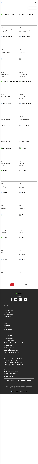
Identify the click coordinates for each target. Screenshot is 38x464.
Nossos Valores (8, 329)
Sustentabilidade (8, 314)
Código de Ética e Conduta (11, 352)
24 (26, 284)
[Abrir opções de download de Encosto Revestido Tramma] (18, 94)
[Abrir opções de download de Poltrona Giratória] (18, 50)
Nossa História (8, 308)
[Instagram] (20, 299)
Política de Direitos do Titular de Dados (15, 343)
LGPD (5, 327)
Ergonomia (7, 312)
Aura (21, 94)
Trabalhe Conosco (9, 340)
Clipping (6, 323)
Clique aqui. (7, 382)
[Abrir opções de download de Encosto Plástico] (18, 72)
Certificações (7, 316)
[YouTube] (25, 299)
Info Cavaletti (7, 325)
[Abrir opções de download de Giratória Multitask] (36, 94)
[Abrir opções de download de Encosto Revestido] (36, 72)
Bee (20, 161)
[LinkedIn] (15, 299)
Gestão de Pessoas (9, 310)
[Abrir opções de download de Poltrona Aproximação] (18, 27)
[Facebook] (11, 299)
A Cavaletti (7, 319)
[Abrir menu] (35, 2)
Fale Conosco (8, 335)
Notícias (6, 321)
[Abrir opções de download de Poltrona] (36, 228)
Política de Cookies (9, 347)
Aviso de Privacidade (9, 345)
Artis (2, 72)
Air (2, 27)
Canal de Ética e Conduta (11, 350)
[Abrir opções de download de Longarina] (36, 206)
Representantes (8, 338)
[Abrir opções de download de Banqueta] (36, 161)
